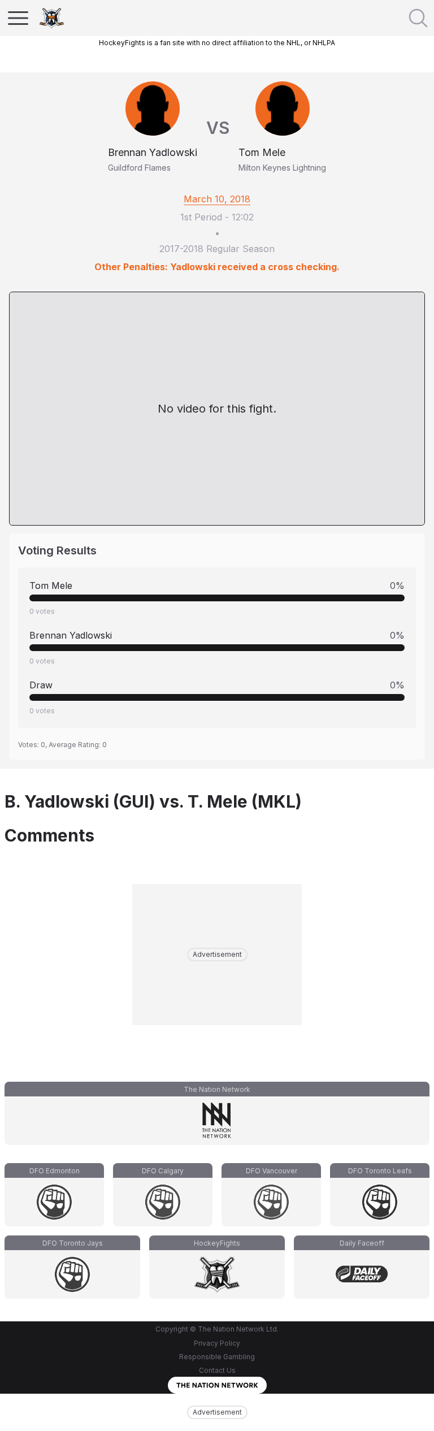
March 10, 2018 (217, 199)
